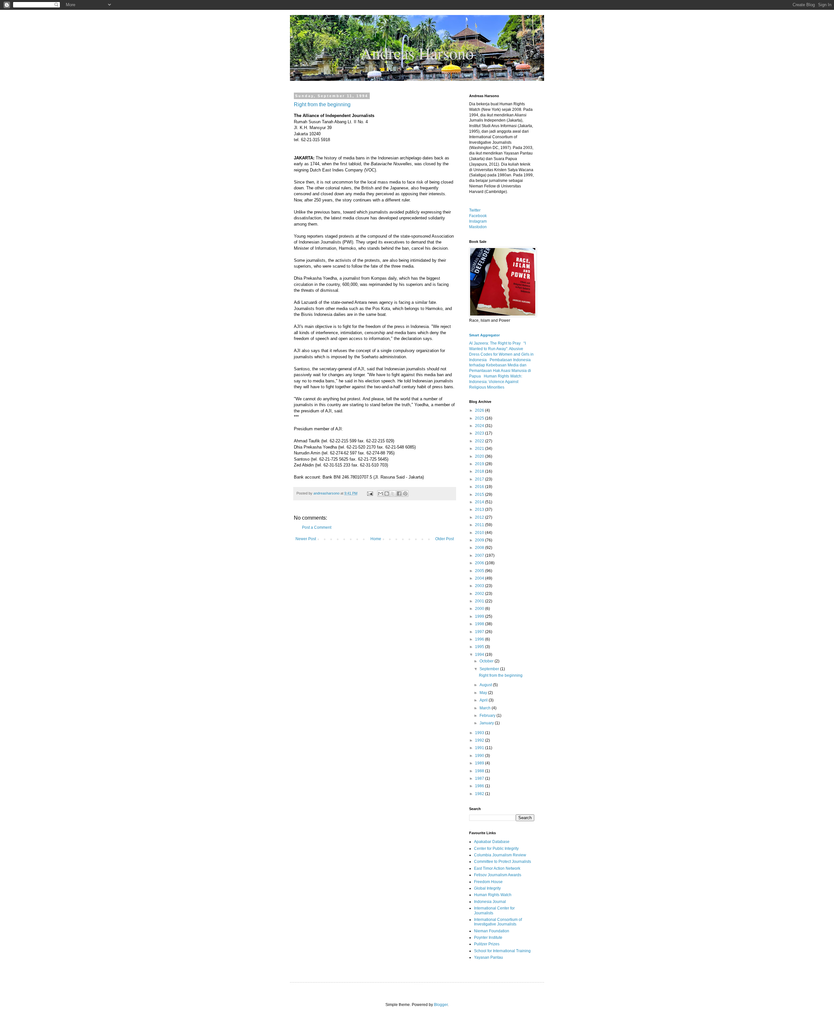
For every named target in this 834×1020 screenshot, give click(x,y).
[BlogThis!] (386, 493)
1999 (480, 616)
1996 (480, 639)
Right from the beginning (322, 104)
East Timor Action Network (497, 868)
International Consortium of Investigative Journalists (498, 921)
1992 (480, 740)
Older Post (444, 539)
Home (375, 539)
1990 (480, 755)
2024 (480, 425)
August (486, 685)
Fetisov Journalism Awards (497, 875)
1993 (480, 733)
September (490, 669)
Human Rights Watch (492, 895)
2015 (480, 494)
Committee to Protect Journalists (502, 861)
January (487, 723)
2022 (480, 441)
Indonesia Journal (490, 901)
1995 (480, 646)
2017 (480, 479)
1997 (480, 631)
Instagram (478, 221)
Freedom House (488, 882)
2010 (480, 532)
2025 (480, 418)
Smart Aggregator (484, 335)
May (484, 692)
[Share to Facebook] (399, 493)
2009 (480, 540)
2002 (480, 593)
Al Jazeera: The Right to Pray (495, 343)
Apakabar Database (492, 841)
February (488, 715)
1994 (480, 654)
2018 (480, 471)
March (486, 708)
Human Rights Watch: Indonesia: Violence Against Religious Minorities (495, 382)
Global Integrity (487, 888)
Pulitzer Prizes (486, 944)
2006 (480, 563)
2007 (480, 555)
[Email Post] (370, 493)
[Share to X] (393, 493)
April (484, 700)
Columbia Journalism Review (500, 855)
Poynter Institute (488, 937)
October (487, 661)
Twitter (475, 210)
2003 (480, 586)
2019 (480, 464)
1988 (480, 771)
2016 (480, 486)
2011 (480, 525)
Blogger (441, 1004)
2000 (480, 608)
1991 (480, 748)
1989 (480, 763)
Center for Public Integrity (496, 848)
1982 (480, 793)
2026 (480, 410)
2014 (480, 502)
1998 (480, 624)
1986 (480, 786)
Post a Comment (316, 527)
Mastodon (478, 227)
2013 (480, 509)
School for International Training (502, 951)
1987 (480, 778)
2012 (480, 517)
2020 (480, 456)
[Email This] (380, 493)
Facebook (478, 216)
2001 (480, 601)
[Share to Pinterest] (405, 493)
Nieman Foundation (491, 931)
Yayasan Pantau (488, 957)
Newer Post (305, 539)
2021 (480, 448)
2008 (480, 547)
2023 (480, 433)
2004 (480, 578)
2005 (480, 571)
